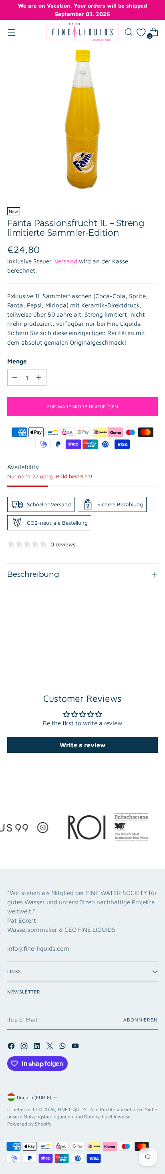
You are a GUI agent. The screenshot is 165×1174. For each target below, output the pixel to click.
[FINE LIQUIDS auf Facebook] (12, 1047)
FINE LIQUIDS (73, 1109)
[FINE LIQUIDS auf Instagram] (25, 1047)
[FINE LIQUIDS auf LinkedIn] (37, 1047)
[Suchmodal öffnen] (128, 32)
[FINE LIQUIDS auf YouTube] (76, 1047)
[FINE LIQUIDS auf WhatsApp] (63, 1047)
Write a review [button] (82, 745)
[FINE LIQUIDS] (82, 32)
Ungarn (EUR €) (34, 1097)
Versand (65, 261)
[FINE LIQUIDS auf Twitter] (50, 1047)
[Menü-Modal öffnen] (11, 32)
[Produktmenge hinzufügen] (39, 377)
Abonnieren (140, 1020)
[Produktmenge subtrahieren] (15, 377)
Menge (17, 361)
